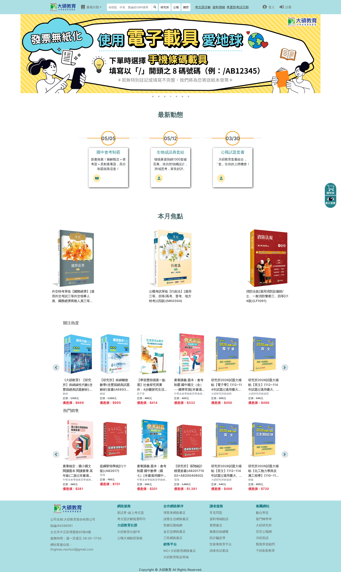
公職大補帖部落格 (129, 538)
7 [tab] (188, 96)
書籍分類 (92, 7)
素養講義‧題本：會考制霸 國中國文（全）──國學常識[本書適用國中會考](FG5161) (188, 389)
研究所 (165, 7)
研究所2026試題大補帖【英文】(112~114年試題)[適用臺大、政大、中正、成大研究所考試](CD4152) (263, 389)
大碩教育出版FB (128, 532)
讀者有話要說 (219, 550)
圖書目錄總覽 (219, 532)
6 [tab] (182, 96)
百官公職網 (264, 532)
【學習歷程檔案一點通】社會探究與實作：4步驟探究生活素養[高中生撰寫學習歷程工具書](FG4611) (152, 389)
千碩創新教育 (265, 550)
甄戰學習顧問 (265, 544)
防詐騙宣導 (217, 538)
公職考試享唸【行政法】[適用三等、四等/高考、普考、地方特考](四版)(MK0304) (170, 296)
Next (284, 367)
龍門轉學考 (264, 519)
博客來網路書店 (174, 513)
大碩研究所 (264, 525)
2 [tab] (159, 96)
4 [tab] (170, 96)
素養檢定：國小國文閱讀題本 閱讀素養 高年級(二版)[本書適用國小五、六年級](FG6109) (78, 475)
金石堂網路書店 (174, 532)
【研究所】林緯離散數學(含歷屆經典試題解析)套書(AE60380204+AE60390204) (115, 389)
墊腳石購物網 (172, 525)
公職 (176, 7)
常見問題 (216, 513)
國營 (186, 7)
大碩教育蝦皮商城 (176, 557)
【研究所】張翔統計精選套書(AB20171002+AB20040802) (189, 470)
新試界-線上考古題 (130, 513)
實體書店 (216, 525)
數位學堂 (262, 513)
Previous (56, 367)
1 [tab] (153, 96)
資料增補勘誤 (219, 519)
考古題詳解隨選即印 (131, 519)
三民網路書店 (172, 538)
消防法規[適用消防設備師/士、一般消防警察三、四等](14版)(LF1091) (267, 296)
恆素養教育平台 (221, 544)
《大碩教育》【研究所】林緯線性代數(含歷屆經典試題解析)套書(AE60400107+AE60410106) (78, 389)
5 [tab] (176, 96)
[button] (203, 7)
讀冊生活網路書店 (176, 519)
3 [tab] (165, 96)
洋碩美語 (262, 538)
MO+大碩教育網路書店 (179, 551)
